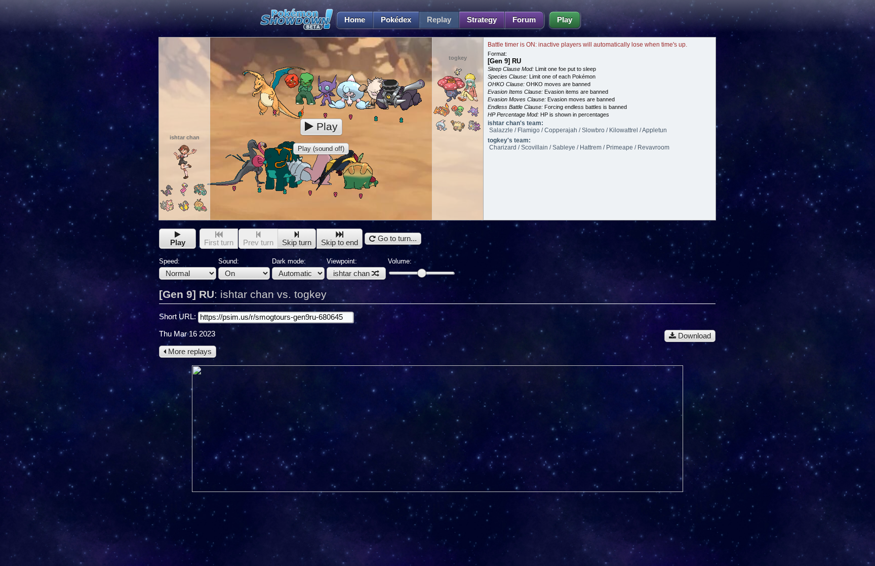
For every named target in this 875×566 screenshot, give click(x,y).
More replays (189, 352)
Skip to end (339, 243)
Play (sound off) (321, 149)
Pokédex (396, 20)
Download (693, 336)
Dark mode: (289, 261)
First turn (218, 243)
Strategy (482, 20)
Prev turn (258, 243)
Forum (524, 20)
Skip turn (296, 243)
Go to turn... (396, 239)
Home (354, 20)
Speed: (169, 261)
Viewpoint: (348, 267)
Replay (439, 20)
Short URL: (178, 317)
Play (564, 20)
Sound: (228, 261)
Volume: (400, 261)
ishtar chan (351, 274)
